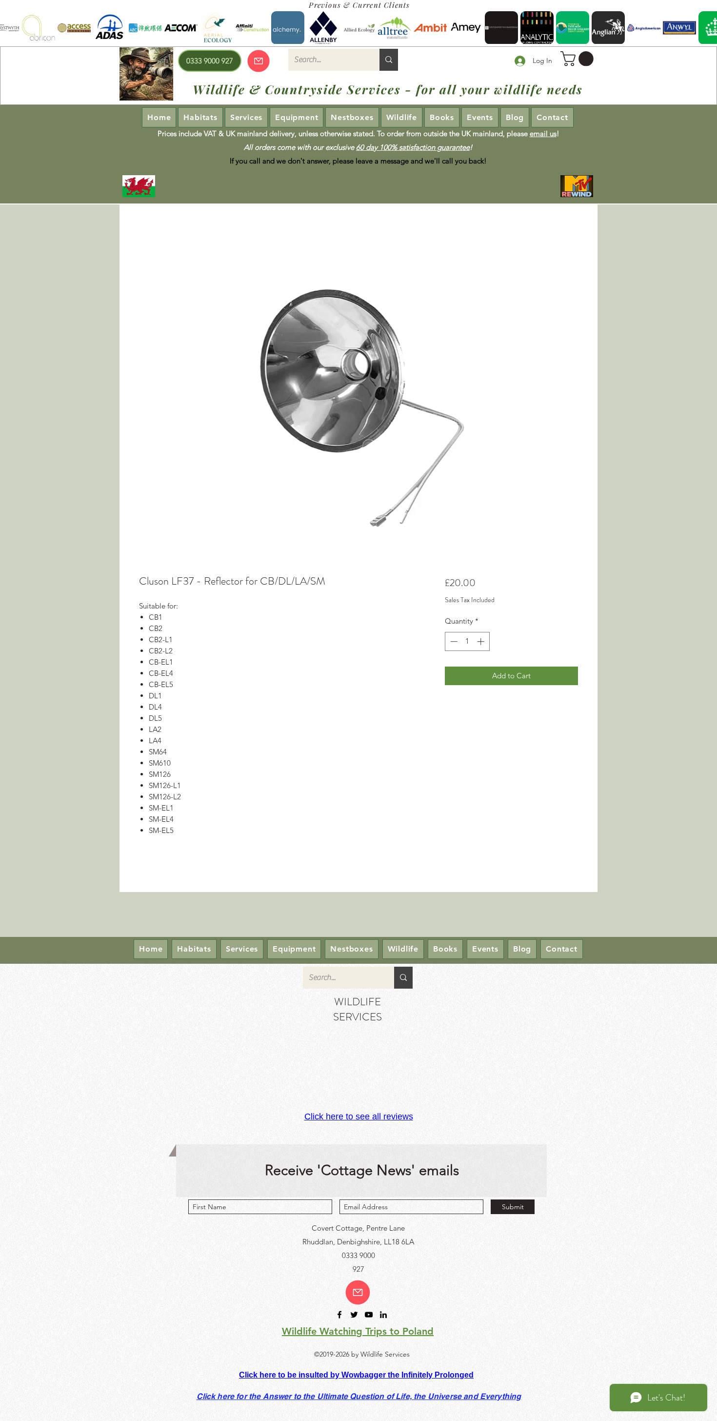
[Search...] (388, 60)
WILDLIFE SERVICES (357, 1009)
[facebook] (339, 1315)
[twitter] (354, 1315)
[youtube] (369, 1315)
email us (543, 133)
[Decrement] (452, 641)
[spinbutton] (467, 641)
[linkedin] (383, 1315)
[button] (578, 58)
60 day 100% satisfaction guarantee (413, 147)
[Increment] (481, 641)
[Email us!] (358, 1292)
